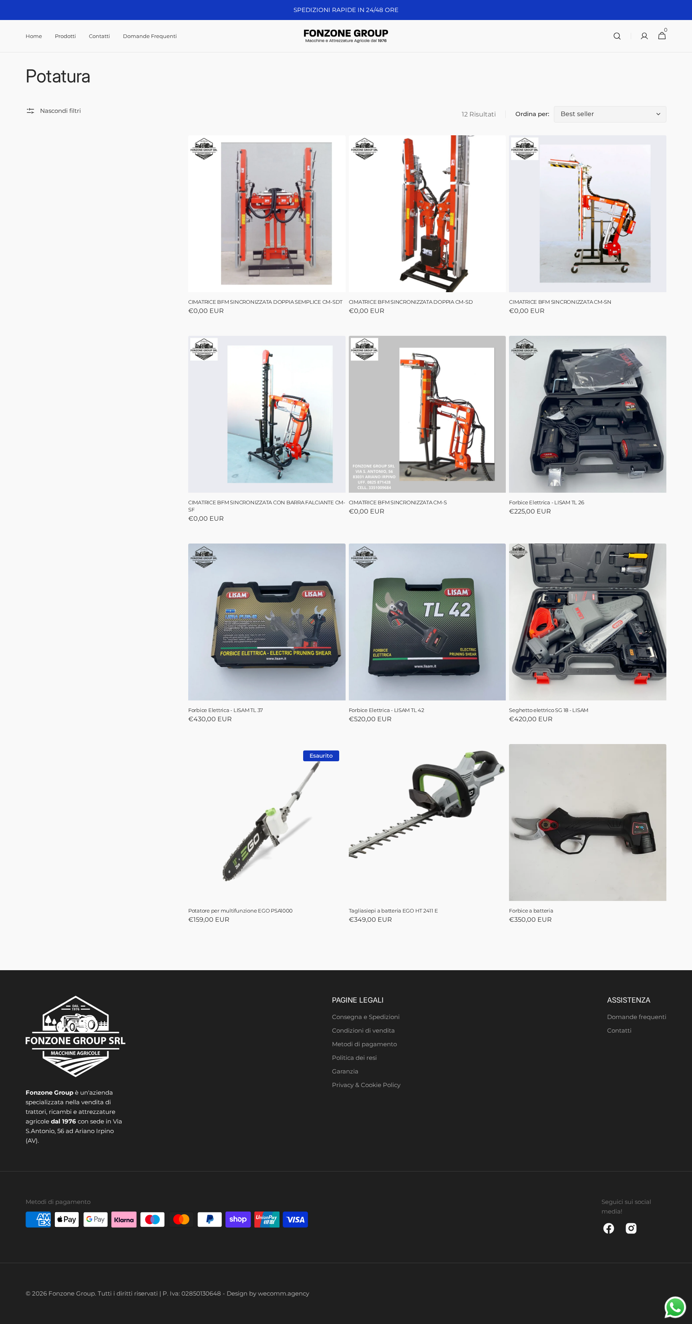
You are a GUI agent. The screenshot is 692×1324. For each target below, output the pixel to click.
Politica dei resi (354, 1057)
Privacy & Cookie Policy (366, 1085)
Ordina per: (532, 114)
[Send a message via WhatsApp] (675, 1307)
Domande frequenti (636, 1017)
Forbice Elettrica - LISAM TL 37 (225, 710)
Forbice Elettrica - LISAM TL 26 (546, 503)
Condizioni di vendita (363, 1030)
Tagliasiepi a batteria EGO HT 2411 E (393, 911)
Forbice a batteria (531, 911)
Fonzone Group (71, 1293)
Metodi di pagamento (364, 1044)
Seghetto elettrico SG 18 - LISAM (548, 710)
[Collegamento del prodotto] (267, 230)
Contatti (619, 1030)
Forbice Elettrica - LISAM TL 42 (386, 710)
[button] (617, 36)
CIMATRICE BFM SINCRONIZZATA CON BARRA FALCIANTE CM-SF (266, 506)
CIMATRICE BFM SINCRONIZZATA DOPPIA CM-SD (411, 302)
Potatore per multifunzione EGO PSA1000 (240, 911)
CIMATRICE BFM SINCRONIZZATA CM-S (398, 503)
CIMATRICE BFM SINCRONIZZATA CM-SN (560, 302)
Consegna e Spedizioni (366, 1017)
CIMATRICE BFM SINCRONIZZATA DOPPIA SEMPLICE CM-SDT (265, 302)
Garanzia (345, 1071)
